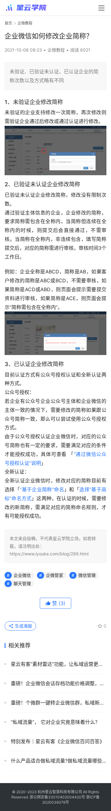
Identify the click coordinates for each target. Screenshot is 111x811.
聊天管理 (22, 583)
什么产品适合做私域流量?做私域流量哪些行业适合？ (57, 761)
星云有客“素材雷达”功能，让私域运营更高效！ (57, 664)
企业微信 (22, 575)
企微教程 (56, 49)
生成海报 (23, 625)
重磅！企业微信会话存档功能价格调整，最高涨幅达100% (57, 683)
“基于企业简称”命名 (42, 489)
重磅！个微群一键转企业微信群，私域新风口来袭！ (57, 703)
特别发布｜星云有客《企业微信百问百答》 (57, 741)
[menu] (101, 8)
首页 (8, 23)
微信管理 (87, 575)
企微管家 (54, 575)
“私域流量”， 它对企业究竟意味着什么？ (54, 722)
